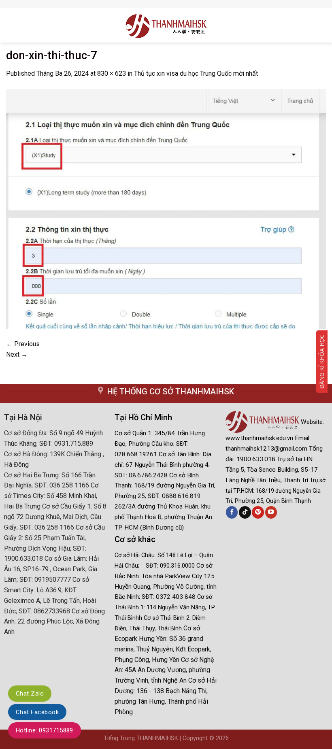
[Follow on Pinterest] (258, 512)
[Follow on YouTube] (271, 512)
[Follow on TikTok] (245, 512)
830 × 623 (111, 73)
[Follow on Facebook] (232, 512)
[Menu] (9, 25)
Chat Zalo (30, 693)
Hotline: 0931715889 (44, 730)
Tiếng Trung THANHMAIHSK (141, 738)
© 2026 (219, 738)
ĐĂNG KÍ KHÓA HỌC (322, 361)
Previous (23, 344)
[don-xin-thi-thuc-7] (166, 208)
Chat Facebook (37, 712)
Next (17, 354)
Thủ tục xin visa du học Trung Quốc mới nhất (196, 73)
